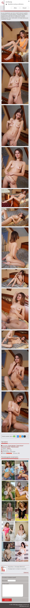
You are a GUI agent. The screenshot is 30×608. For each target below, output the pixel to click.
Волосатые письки (5, 446)
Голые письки (19, 445)
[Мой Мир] (22, 436)
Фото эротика (19, 604)
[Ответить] (26, 572)
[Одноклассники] (20, 436)
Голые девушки (12, 445)
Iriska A (9, 448)
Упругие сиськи (14, 446)
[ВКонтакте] (18, 436)
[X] (25, 436)
